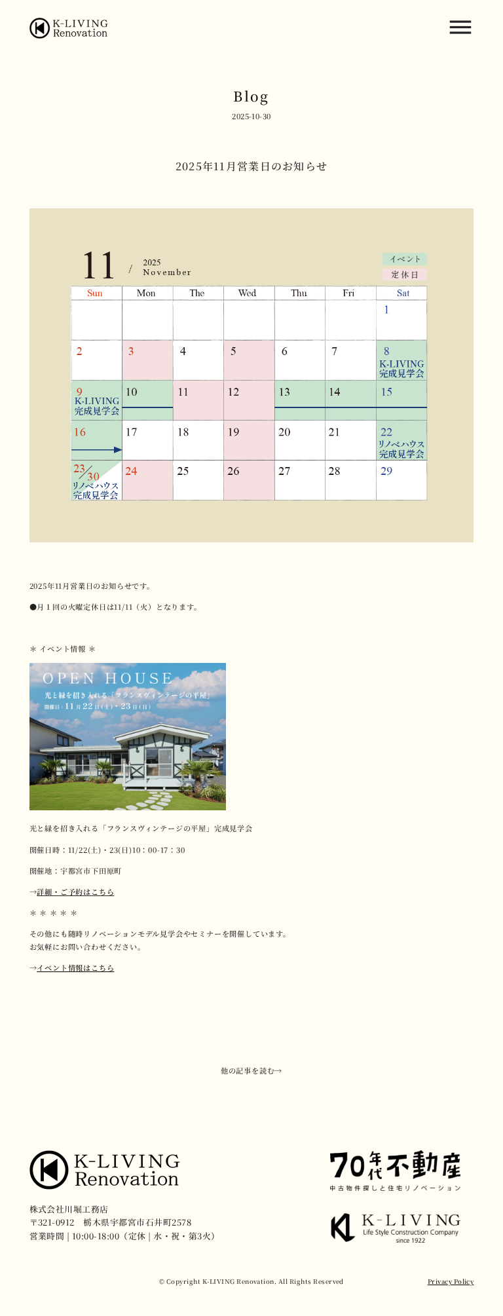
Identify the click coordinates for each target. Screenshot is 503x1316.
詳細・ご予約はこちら (75, 891)
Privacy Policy (451, 1281)
